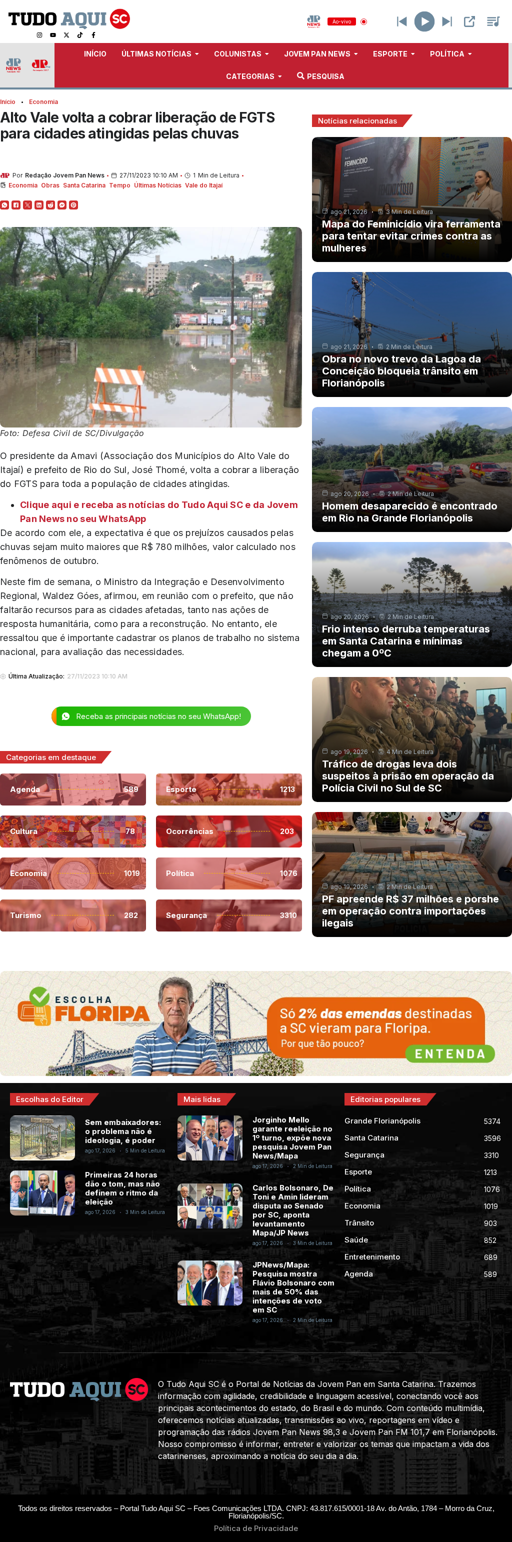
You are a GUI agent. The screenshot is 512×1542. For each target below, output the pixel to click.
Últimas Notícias (158, 185)
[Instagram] (39, 35)
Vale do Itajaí (203, 185)
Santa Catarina (84, 185)
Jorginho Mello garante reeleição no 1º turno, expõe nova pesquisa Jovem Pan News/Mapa (292, 1137)
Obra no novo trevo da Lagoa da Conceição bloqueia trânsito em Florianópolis (401, 371)
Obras (50, 185)
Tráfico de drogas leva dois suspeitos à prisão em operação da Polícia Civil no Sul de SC (408, 776)
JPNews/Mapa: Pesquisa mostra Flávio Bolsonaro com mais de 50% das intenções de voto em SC (293, 1287)
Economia (43, 102)
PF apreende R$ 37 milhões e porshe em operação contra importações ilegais (410, 911)
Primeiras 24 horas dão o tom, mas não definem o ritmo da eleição (122, 1188)
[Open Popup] (469, 21)
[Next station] (402, 21)
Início (8, 102)
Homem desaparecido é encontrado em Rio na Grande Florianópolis (410, 512)
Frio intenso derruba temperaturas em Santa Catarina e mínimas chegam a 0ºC (406, 641)
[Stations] (493, 21)
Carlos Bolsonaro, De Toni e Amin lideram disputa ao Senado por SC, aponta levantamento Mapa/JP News (293, 1210)
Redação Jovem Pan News (64, 175)
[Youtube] (53, 35)
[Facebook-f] (93, 35)
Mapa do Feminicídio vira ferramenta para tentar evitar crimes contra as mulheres (411, 236)
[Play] (425, 21)
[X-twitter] (67, 35)
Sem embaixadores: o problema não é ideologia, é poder (123, 1131)
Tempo (119, 185)
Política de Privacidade (256, 1528)
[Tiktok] (80, 35)
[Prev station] (447, 21)
